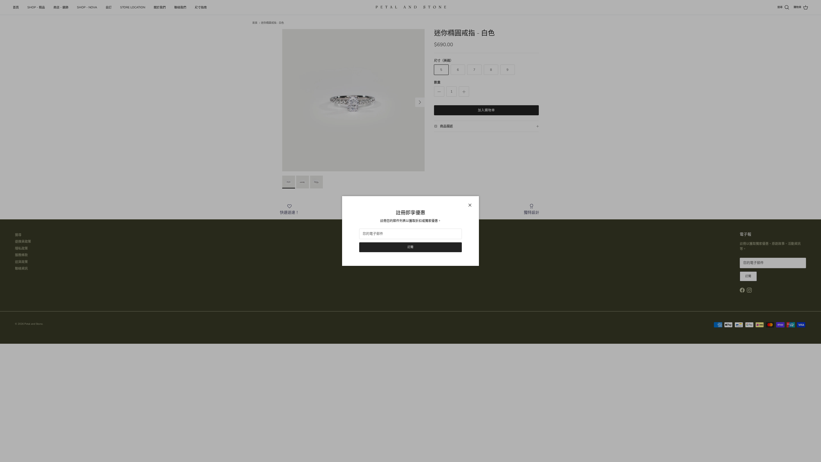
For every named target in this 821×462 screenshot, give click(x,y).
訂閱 (410, 247)
